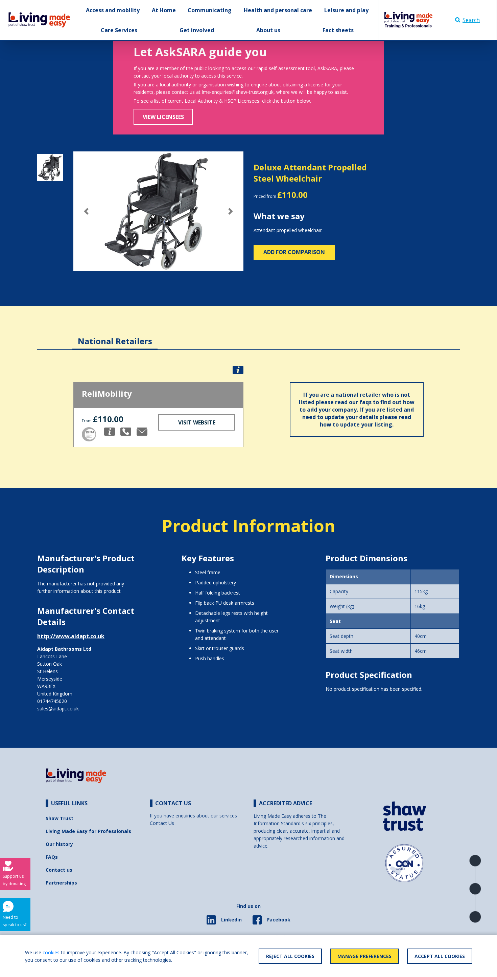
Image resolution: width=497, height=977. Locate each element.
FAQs (52, 857)
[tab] (115, 336)
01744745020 (52, 701)
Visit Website (196, 422)
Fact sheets (338, 30)
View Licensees (163, 117)
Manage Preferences (364, 956)
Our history (59, 844)
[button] (86, 211)
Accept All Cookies (440, 956)
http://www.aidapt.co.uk (70, 636)
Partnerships (61, 882)
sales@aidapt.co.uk (58, 708)
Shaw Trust (59, 818)
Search (471, 20)
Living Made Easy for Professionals (88, 831)
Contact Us (162, 823)
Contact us (59, 870)
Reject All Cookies (290, 956)
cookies (51, 952)
